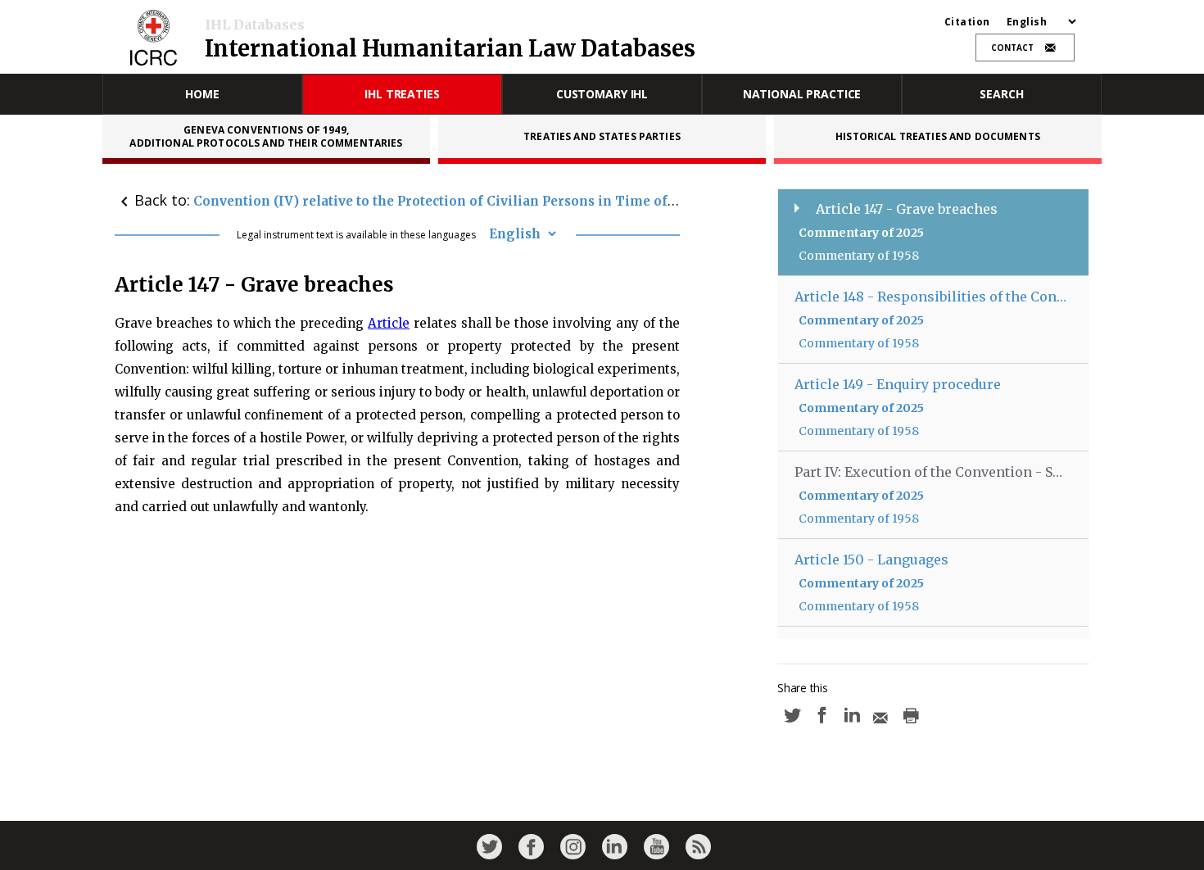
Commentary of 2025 (861, 232)
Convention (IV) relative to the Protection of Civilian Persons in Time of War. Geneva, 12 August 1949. (524, 201)
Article (389, 323)
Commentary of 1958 (859, 255)
